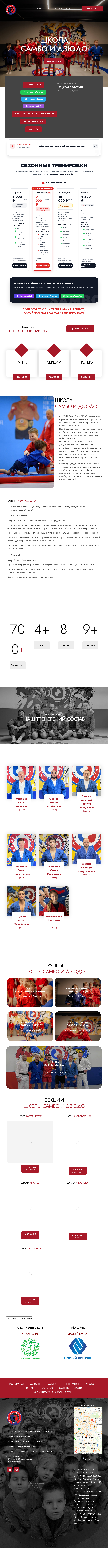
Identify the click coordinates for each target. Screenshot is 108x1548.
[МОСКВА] (10, 9)
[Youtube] (16, 1470)
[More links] (77, 8)
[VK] (9, 1470)
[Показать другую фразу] (95, 146)
